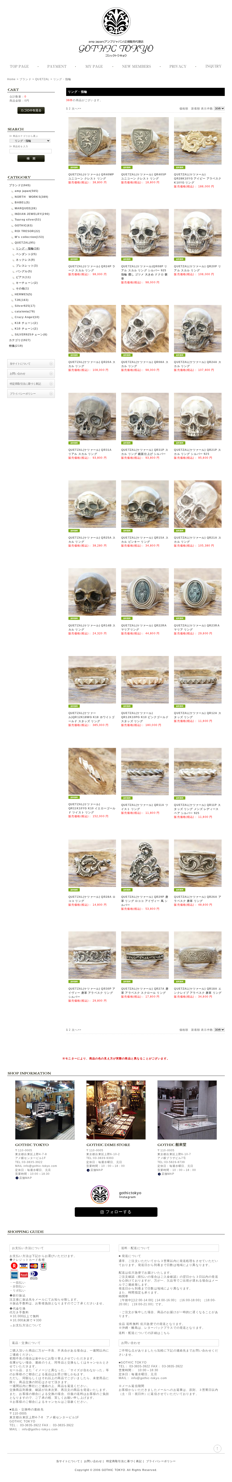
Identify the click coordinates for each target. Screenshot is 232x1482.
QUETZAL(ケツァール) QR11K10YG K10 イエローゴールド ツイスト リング (92, 808)
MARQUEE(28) (26, 208)
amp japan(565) (26, 190)
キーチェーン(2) (27, 282)
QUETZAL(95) (25, 242)
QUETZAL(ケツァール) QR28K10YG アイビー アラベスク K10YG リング (197, 178)
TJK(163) (22, 299)
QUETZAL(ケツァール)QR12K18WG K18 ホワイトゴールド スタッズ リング (91, 717)
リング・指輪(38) (28, 248)
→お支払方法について (26, 1325)
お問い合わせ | (94, 1461)
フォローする (119, 1212)
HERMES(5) (23, 294)
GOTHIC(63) (24, 225)
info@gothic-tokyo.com (40, 1429)
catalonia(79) (25, 311)
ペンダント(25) (26, 254)
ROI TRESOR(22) (27, 231)
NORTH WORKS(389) (31, 196)
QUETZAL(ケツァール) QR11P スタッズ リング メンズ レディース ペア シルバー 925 (197, 809)
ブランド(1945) (20, 185)
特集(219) (16, 345)
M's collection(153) (29, 236)
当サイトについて (20, 363)
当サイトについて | (69, 1461)
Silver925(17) (25, 305)
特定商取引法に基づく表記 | (125, 1461)
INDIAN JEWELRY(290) (32, 213)
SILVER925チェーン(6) (31, 334)
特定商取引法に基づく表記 (25, 383)
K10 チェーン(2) (26, 328)
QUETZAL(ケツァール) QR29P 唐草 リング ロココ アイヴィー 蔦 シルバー (144, 901)
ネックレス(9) (25, 259)
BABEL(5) (22, 202)
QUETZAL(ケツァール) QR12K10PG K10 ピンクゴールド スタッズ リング (145, 717)
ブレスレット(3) (27, 265)
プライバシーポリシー (23, 393)
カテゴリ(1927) (20, 340)
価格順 (183, 108)
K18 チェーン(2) (26, 322)
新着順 (195, 108)
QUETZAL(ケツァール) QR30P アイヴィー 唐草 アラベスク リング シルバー (92, 992)
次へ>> (77, 108)
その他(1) (22, 288)
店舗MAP (25, 1177)
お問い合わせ (17, 373)
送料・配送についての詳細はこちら (144, 1333)
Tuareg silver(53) (28, 219)
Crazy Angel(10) (27, 317)
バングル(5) (24, 271)
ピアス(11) (23, 277)
